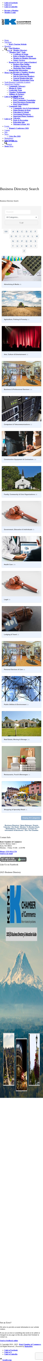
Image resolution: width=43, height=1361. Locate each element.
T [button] (12, 246)
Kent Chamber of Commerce (30, 1344)
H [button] (16, 236)
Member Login (10, 12)
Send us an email (6, 854)
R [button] (31, 241)
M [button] (37, 236)
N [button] (13, 241)
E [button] (31, 232)
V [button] (21, 246)
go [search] (22, 223)
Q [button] (26, 241)
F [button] (35, 232)
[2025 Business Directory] (21, 1098)
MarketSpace (11, 829)
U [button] (17, 246)
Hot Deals (15, 827)
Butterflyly (29, 1346)
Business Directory (12, 825)
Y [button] (35, 246)
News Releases (26, 825)
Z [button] (24, 251)
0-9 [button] (6, 232)
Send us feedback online (9, 1341)
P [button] (22, 241)
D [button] (26, 232)
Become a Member (11, 10)
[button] (31, 818)
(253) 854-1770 (8, 852)
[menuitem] (23, 11)
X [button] (31, 246)
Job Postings (22, 829)
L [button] (32, 236)
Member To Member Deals (29, 827)
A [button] (13, 232)
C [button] (22, 232)
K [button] (28, 236)
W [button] (26, 246)
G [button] (11, 236)
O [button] (17, 241)
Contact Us (32, 829)
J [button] (23, 236)
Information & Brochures (14, 830)
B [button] (17, 232)
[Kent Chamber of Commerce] (16, 26)
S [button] (35, 241)
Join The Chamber (31, 830)
